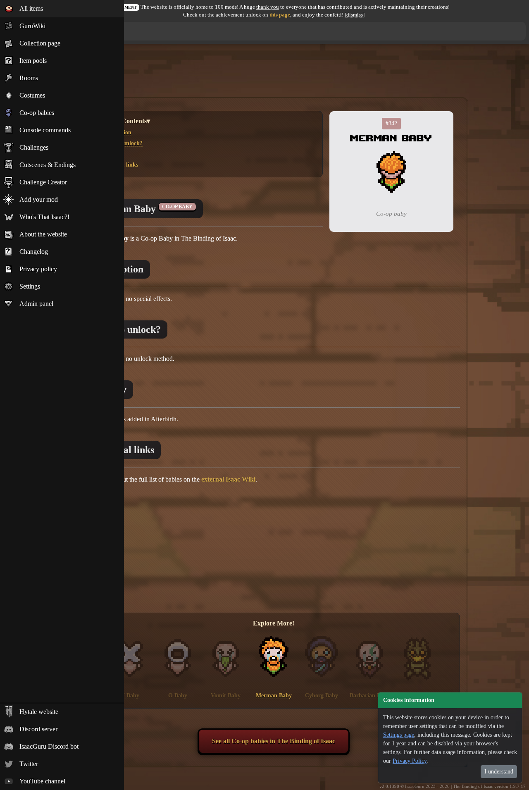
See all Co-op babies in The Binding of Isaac (273, 741)
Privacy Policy (410, 761)
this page (279, 15)
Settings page (398, 735)
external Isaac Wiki (228, 479)
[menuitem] (62, 8)
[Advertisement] (273, 75)
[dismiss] (355, 15)
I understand (498, 772)
